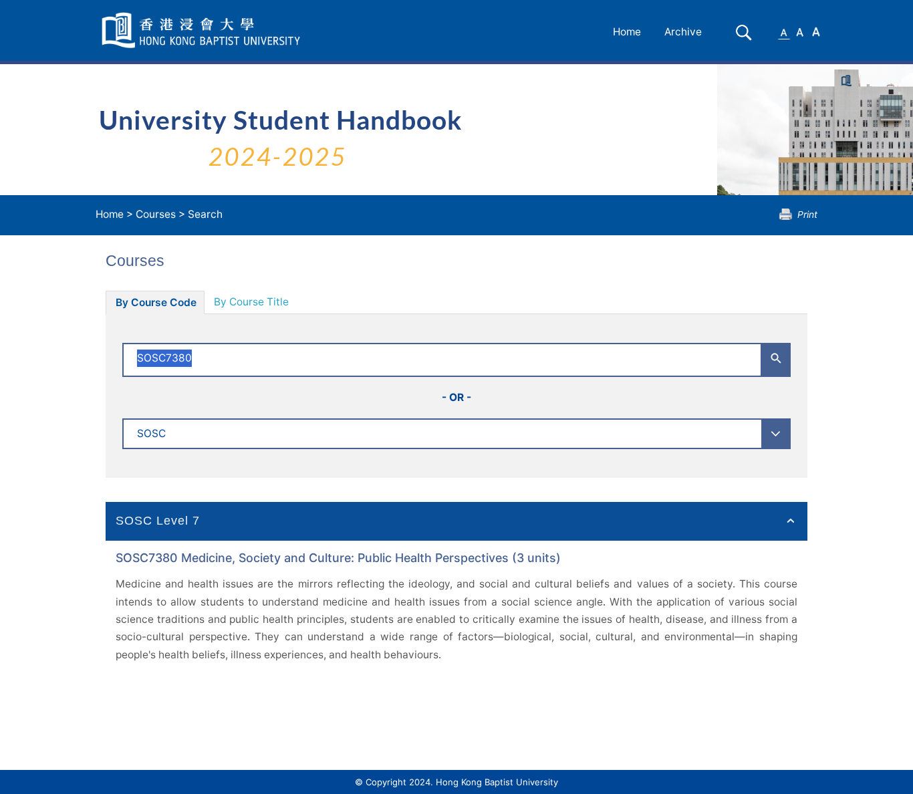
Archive (683, 31)
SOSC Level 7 (158, 520)
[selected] (203, 30)
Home (627, 31)
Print (807, 214)
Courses (156, 214)
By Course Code (156, 302)
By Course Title (251, 301)
